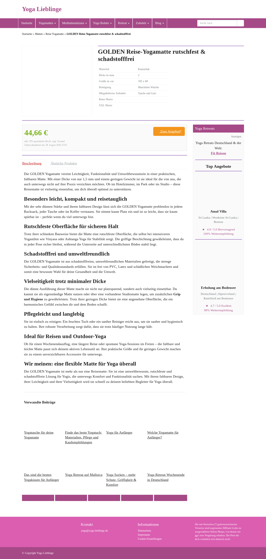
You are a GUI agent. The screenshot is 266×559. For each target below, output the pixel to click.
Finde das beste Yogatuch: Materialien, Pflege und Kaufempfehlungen (83, 437)
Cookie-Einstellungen (150, 538)
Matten (39, 34)
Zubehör (141, 23)
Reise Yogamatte (55, 34)
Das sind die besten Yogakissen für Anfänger (41, 477)
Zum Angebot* (170, 131)
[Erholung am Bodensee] (218, 267)
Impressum (144, 534)
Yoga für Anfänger (119, 432)
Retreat (123, 23)
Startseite (26, 23)
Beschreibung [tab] (31, 163)
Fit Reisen (218, 153)
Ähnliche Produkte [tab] (64, 163)
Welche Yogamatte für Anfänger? (163, 435)
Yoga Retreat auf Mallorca (83, 475)
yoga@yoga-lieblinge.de (94, 530)
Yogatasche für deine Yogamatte (39, 435)
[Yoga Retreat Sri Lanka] (218, 190)
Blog (158, 23)
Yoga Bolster (101, 23)
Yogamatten (46, 23)
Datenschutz (144, 530)
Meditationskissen (73, 23)
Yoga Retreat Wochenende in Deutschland (166, 477)
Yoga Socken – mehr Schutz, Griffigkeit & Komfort (121, 479)
